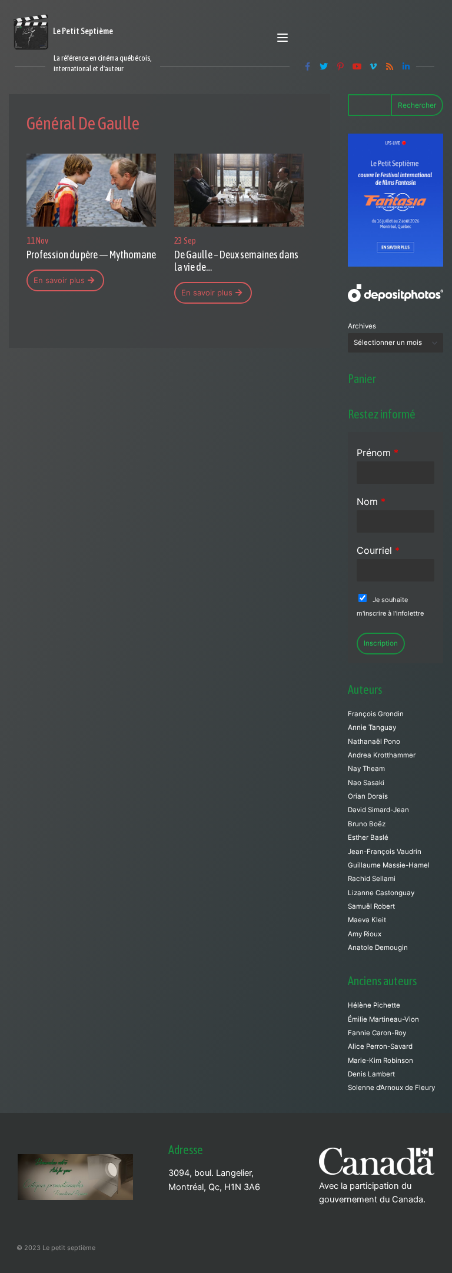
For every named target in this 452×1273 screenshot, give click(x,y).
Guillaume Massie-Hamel (389, 865)
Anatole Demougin (378, 947)
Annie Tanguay (372, 727)
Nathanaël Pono (374, 741)
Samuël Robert (371, 906)
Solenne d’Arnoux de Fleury (391, 1087)
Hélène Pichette (374, 1005)
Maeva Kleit (367, 920)
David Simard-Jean (378, 810)
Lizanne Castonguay (381, 893)
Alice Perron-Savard (380, 1046)
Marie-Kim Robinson (380, 1060)
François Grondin (376, 714)
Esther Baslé (368, 837)
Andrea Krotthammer (382, 755)
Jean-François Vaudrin (384, 851)
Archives (362, 326)
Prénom (377, 452)
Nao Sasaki (366, 783)
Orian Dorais (368, 796)
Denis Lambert (371, 1074)
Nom (371, 501)
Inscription (381, 643)
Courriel (378, 550)
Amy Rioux (364, 934)
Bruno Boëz (366, 824)
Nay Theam (366, 769)
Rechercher (417, 105)
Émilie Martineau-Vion (383, 1019)
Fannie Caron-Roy (377, 1033)
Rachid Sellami (372, 879)
